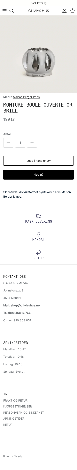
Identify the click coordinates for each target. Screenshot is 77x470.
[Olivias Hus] (38, 11)
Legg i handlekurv (38, 160)
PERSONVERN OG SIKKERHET (23, 412)
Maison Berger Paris (26, 97)
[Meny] (4, 10)
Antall (7, 134)
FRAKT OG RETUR (15, 400)
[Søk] (13, 10)
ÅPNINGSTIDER (13, 418)
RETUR (8, 424)
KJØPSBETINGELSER (17, 406)
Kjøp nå (38, 174)
